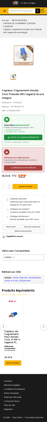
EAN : (4, 111)
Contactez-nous (11, 401)
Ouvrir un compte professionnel (25, 137)
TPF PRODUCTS (17, 107)
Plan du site (9, 405)
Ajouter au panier (25, 186)
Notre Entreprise (11, 393)
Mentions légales (12, 385)
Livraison (8, 381)
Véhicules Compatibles (32, 227)
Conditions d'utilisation (14, 389)
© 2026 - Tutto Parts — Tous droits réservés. (23, 417)
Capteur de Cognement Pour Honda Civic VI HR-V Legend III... (12, 337)
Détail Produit (11, 227)
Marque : (6, 107)
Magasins (8, 409)
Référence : (7, 103)
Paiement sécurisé (12, 397)
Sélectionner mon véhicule (23, 168)
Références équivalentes (23, 231)
